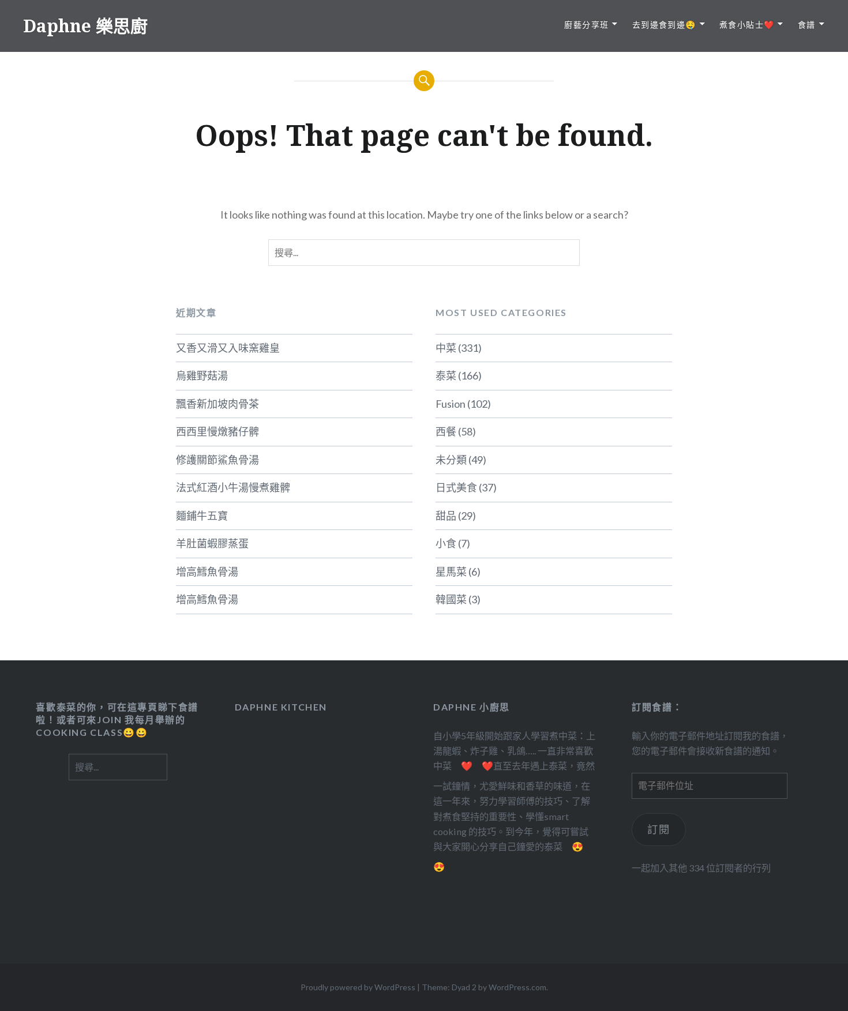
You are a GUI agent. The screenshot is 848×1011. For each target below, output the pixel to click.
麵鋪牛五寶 (202, 515)
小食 (446, 543)
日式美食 (456, 487)
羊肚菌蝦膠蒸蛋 (212, 543)
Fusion (451, 403)
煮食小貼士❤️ (746, 24)
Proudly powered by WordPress (358, 987)
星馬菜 (451, 571)
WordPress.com (517, 987)
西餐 (446, 431)
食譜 (807, 24)
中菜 (446, 347)
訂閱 (658, 829)
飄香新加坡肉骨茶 (217, 403)
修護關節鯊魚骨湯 (217, 459)
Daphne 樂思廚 (85, 25)
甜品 (446, 515)
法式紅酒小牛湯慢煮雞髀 (233, 487)
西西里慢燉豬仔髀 (217, 431)
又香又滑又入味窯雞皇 (228, 347)
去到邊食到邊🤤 (664, 24)
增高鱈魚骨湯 (207, 571)
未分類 (451, 459)
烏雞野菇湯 (202, 375)
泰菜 (446, 375)
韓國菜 (451, 599)
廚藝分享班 (586, 24)
